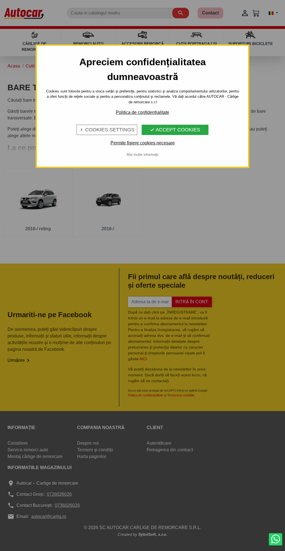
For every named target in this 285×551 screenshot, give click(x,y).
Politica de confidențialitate (142, 112)
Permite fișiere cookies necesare (142, 143)
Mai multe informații (142, 154)
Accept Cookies (175, 129)
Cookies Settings (106, 129)
